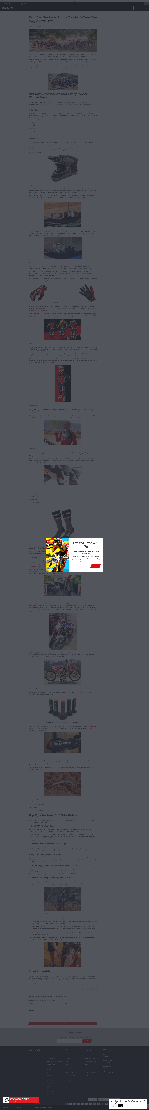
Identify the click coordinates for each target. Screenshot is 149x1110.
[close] (101, 539)
